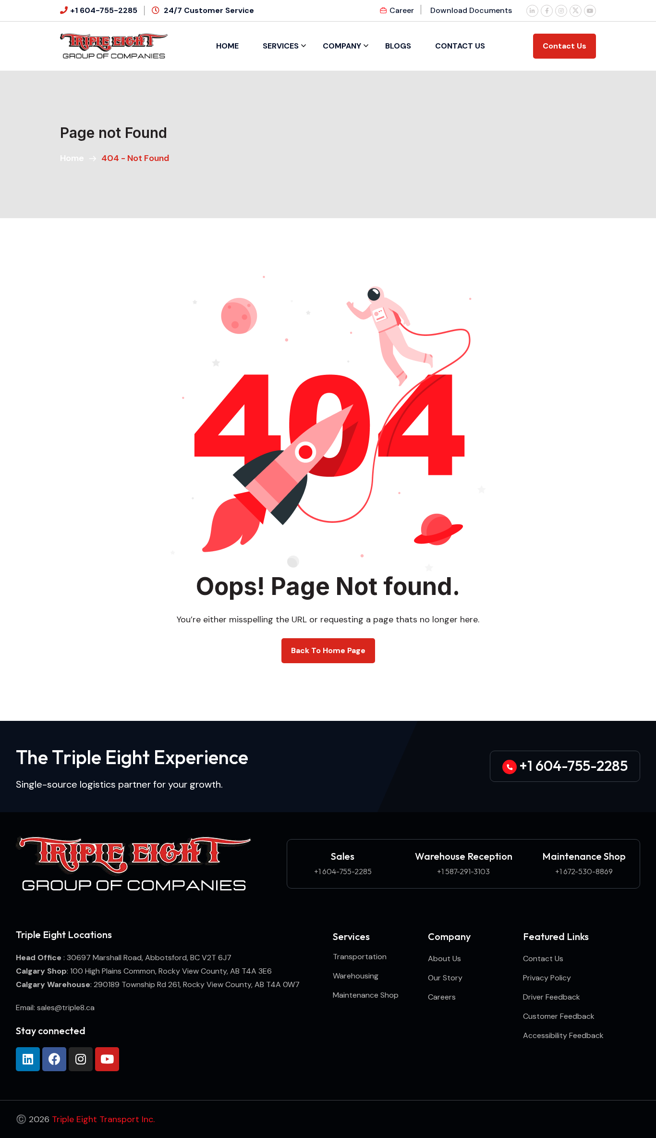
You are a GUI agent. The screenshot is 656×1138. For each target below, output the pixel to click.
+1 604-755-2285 (103, 10)
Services (281, 46)
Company (342, 46)
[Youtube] (107, 1059)
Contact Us (460, 46)
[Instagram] (81, 1059)
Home (227, 46)
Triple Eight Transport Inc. (103, 1119)
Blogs (398, 46)
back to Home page (328, 650)
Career (401, 10)
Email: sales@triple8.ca (55, 1007)
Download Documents (471, 10)
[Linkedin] (28, 1059)
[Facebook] (54, 1059)
